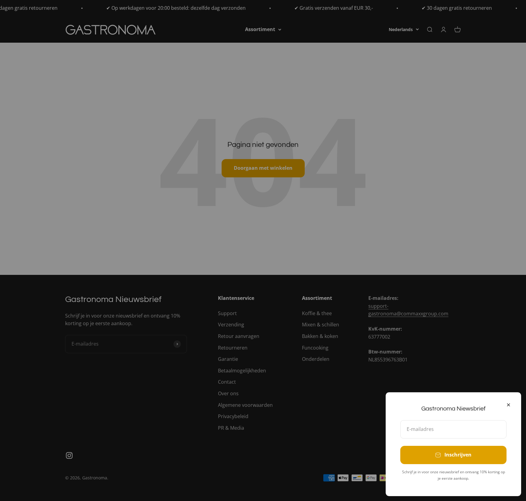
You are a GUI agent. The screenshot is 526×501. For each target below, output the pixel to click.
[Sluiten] (508, 405)
